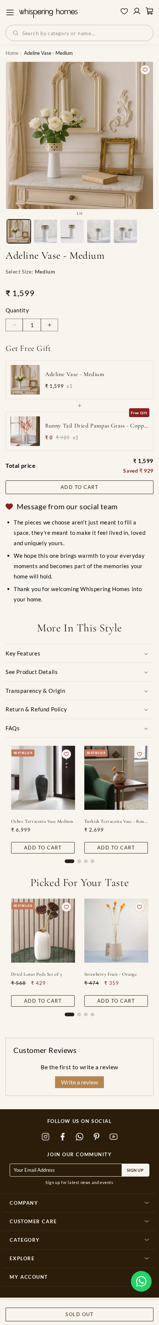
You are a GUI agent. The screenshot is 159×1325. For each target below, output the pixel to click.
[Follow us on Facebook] (62, 1136)
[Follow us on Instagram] (45, 1136)
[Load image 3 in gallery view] (72, 231)
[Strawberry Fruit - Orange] (116, 931)
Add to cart (80, 487)
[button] (141, 1281)
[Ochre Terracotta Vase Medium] (43, 778)
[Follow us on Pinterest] (96, 1136)
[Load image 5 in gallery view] (125, 231)
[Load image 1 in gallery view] (19, 231)
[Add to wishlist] (145, 69)
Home (12, 53)
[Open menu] (10, 13)
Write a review (79, 1082)
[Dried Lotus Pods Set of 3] (43, 931)
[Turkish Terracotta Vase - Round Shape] (116, 778)
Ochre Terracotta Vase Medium (42, 821)
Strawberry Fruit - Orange (110, 974)
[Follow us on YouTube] (113, 1136)
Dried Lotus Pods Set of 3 (36, 974)
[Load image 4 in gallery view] (99, 231)
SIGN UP (135, 1170)
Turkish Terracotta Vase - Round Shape (116, 821)
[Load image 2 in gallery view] (45, 231)
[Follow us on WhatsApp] (79, 1136)
